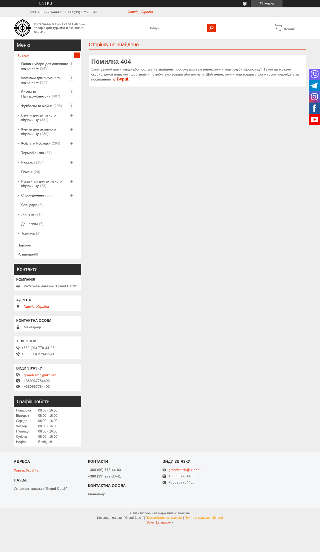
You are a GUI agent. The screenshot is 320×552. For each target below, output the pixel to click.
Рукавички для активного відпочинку (41, 183)
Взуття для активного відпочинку (38, 117)
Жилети (27, 214)
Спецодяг (29, 205)
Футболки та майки (36, 106)
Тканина (28, 233)
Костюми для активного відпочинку (40, 80)
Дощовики (29, 224)
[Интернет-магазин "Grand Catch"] (22, 28)
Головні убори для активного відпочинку (44, 66)
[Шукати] (211, 28)
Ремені (26, 172)
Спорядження (32, 195)
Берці (122, 79)
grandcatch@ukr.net (40, 375)
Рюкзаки (28, 162)
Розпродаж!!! (28, 254)
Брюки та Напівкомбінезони (35, 94)
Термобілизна (32, 153)
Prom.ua (184, 513)
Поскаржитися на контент (164, 518)
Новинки (24, 245)
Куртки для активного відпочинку (38, 131)
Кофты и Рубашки (35, 143)
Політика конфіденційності (204, 518)
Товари (23, 55)
